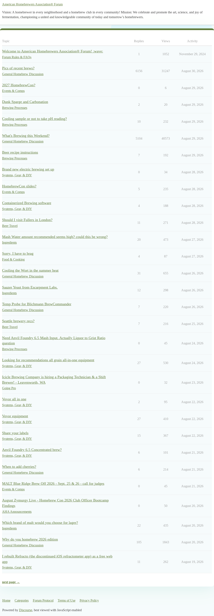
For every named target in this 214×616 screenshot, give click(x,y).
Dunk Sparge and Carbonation (25, 102)
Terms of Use (66, 600)
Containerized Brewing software (26, 203)
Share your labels (15, 433)
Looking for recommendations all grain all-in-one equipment (48, 360)
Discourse (25, 610)
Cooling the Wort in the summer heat (30, 270)
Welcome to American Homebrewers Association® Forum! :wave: (52, 51)
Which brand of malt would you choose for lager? (40, 523)
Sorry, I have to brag (17, 253)
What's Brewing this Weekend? (26, 136)
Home (6, 600)
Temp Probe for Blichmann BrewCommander (36, 304)
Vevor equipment (15, 416)
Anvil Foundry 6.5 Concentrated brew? (32, 450)
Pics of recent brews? (18, 68)
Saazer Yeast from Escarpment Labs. (30, 287)
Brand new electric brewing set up (28, 169)
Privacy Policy (89, 600)
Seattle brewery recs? (18, 321)
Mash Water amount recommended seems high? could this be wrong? (55, 237)
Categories (22, 600)
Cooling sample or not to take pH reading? (34, 119)
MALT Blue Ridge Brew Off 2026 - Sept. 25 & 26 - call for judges (53, 483)
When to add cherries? (19, 467)
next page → (11, 582)
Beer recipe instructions (20, 152)
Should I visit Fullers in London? (27, 220)
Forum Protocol (43, 600)
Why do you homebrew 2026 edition (30, 539)
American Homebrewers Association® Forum (32, 4)
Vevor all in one (14, 399)
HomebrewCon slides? (19, 186)
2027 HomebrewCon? (18, 85)
